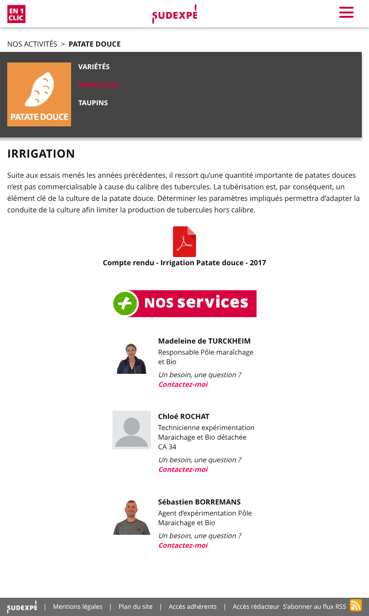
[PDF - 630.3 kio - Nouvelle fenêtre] (184, 241)
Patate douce (95, 44)
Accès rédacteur (256, 606)
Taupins (93, 103)
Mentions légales (77, 606)
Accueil (22, 606)
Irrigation (98, 85)
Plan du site (136, 606)
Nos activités (32, 44)
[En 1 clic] (16, 14)
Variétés (94, 67)
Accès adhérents (193, 606)
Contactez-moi (183, 384)
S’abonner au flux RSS (314, 606)
